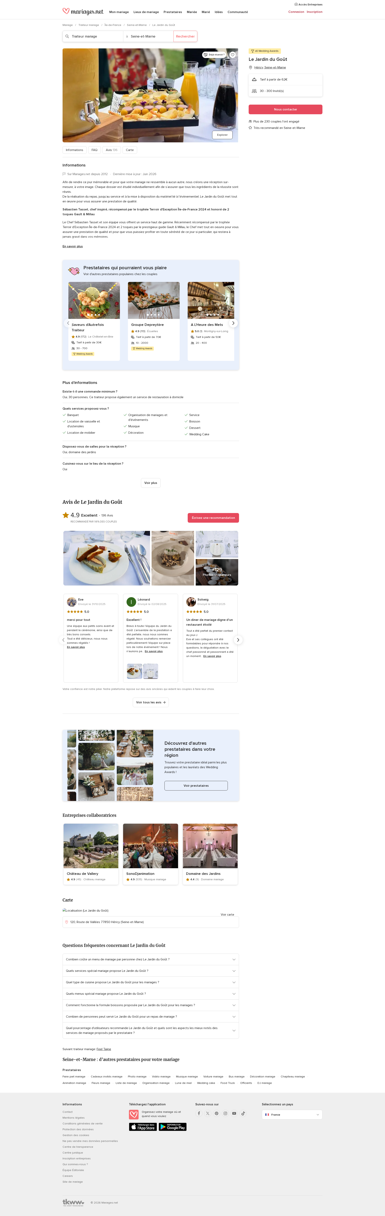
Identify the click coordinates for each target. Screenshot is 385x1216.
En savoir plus (73, 246)
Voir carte (227, 915)
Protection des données (78, 1129)
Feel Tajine (104, 1049)
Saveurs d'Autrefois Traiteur (88, 327)
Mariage (68, 25)
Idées (219, 12)
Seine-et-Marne (137, 25)
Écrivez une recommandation (213, 518)
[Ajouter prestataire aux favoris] (232, 55)
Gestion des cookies (76, 1135)
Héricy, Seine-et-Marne (270, 67)
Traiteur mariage (89, 25)
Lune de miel (183, 1083)
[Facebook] (199, 1113)
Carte (130, 150)
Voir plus (150, 483)
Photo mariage (137, 1076)
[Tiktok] (243, 1113)
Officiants (246, 1083)
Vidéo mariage (161, 1076)
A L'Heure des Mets (207, 324)
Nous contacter (285, 109)
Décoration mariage (262, 1076)
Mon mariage (119, 12)
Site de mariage (73, 1181)
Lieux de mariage (146, 12)
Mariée (192, 12)
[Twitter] (207, 1113)
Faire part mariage (74, 1076)
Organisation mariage (156, 1083)
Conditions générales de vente (83, 1123)
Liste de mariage (126, 1083)
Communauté (238, 12)
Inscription (314, 12)
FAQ (94, 150)
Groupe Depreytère (147, 324)
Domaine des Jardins (203, 873)
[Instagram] (225, 1113)
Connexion (296, 12)
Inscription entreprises (77, 1158)
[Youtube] (234, 1113)
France (275, 1114)
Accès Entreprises (310, 4)
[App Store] (143, 1130)
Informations (74, 150)
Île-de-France (113, 25)
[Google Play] (173, 1130)
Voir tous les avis (148, 702)
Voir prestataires (196, 786)
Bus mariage (237, 1076)
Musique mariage (187, 1076)
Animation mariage (74, 1083)
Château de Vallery (82, 873)
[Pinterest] (216, 1113)
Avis (112, 150)
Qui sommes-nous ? (75, 1164)
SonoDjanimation (140, 873)
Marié (206, 12)
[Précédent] (68, 323)
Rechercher (185, 36)
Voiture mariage (213, 1076)
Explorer (222, 135)
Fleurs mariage (101, 1083)
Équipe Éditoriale (73, 1170)
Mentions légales (74, 1117)
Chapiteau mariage (293, 1076)
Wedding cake (206, 1083)
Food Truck (228, 1083)
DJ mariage (264, 1083)
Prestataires (173, 12)
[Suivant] (233, 323)
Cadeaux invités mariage (107, 1076)
